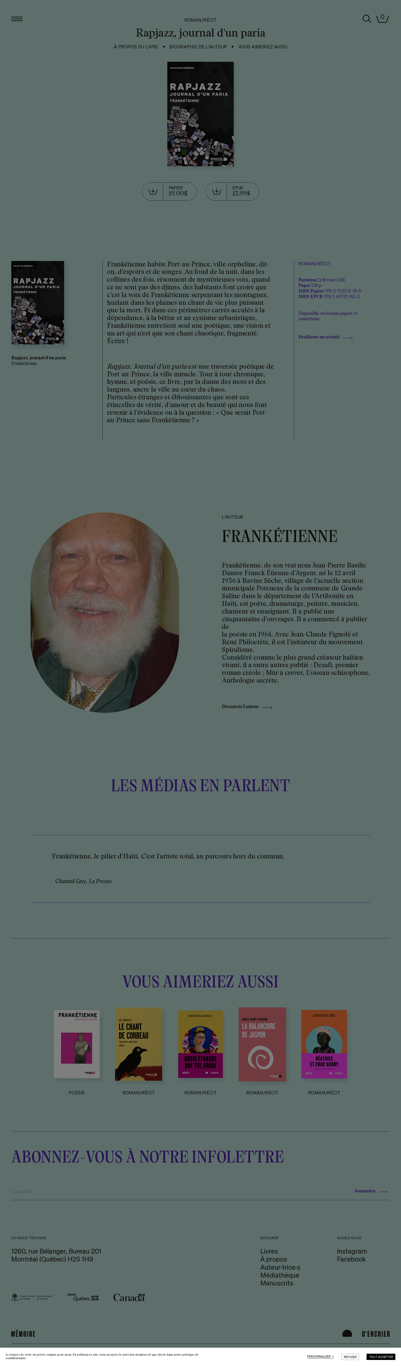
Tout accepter (381, 1357)
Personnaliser (320, 1356)
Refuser (350, 1357)
